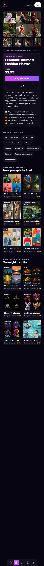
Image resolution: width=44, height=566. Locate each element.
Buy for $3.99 (22, 78)
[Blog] (22, 562)
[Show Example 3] (38, 42)
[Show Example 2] (28, 42)
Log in (29, 5)
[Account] (27, 562)
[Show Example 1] (17, 42)
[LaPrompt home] (5, 5)
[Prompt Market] (16, 562)
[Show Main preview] (7, 42)
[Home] (10, 562)
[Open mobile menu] (33, 562)
